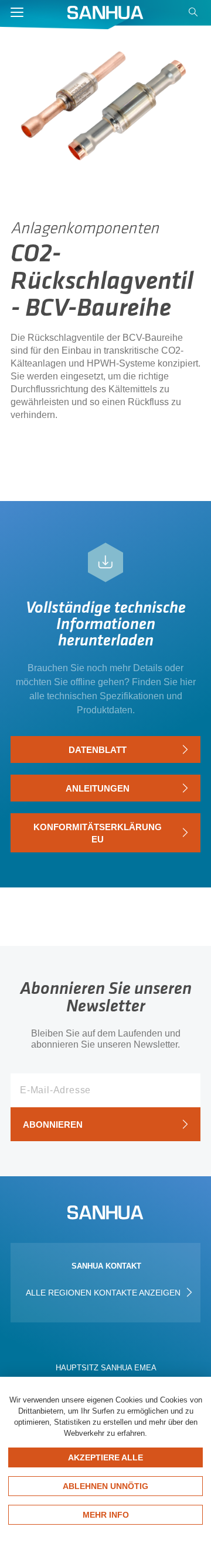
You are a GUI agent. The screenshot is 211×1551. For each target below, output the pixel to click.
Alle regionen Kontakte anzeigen (104, 1292)
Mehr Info (106, 1514)
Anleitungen (98, 788)
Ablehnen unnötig (105, 1486)
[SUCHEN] (194, 15)
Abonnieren (53, 1124)
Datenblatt (98, 750)
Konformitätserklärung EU (97, 833)
